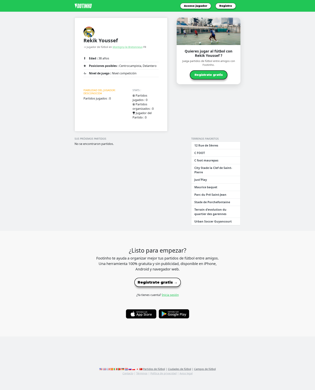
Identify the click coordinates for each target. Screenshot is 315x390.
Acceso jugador (195, 5)
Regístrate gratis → (158, 282)
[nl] (126, 369)
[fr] (108, 369)
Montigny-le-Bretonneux (128, 47)
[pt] (119, 369)
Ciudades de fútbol (179, 369)
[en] (100, 369)
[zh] (140, 369)
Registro (225, 5)
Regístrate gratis (209, 75)
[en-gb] (104, 369)
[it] (115, 369)
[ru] (130, 369)
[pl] (133, 369)
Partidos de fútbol (154, 369)
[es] (111, 369)
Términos (141, 373)
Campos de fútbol (205, 369)
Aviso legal (186, 373)
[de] (122, 369)
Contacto (127, 373)
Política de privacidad (163, 373)
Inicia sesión (170, 295)
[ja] (137, 369)
